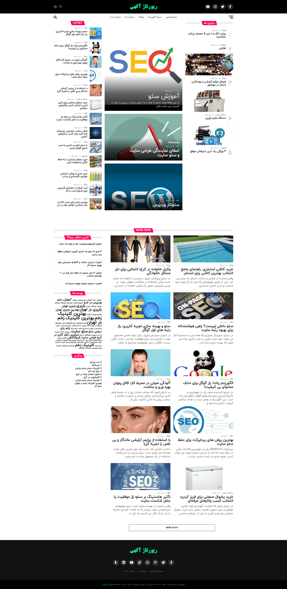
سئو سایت (79, 331)
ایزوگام (63, 303)
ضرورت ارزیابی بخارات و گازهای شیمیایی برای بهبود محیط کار (80, 264)
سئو (90, 332)
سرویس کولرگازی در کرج (88, 335)
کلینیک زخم (84, 345)
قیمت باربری (76, 340)
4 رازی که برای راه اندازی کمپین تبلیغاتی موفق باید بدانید (80, 253)
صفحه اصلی (171, 17)
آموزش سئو (97, 300)
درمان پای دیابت (83, 328)
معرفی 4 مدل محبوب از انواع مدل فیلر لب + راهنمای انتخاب (81, 274)
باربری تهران (69, 306)
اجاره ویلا (70, 303)
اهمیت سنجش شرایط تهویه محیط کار (83, 283)
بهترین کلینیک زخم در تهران (79, 320)
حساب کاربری (156, 571)
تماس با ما (129, 571)
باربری (81, 305)
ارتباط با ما (115, 17)
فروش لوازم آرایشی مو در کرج (91, 340)
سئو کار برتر (108, 584)
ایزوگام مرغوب (91, 306)
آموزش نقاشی (78, 303)
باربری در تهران (91, 309)
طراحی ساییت (62, 338)
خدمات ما (130, 17)
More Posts (172, 527)
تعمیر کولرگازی (81, 323)
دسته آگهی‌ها (155, 17)
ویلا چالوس (72, 342)
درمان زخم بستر (66, 326)
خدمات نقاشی (76, 326)
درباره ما (142, 571)
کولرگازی (82, 348)
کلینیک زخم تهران (68, 346)
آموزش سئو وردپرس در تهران (82, 300)
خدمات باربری (86, 326)
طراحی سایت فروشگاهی (81, 338)
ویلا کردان (64, 342)
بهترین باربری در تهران (94, 314)
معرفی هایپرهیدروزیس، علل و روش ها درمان (80, 243)
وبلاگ (141, 17)
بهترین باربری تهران (67, 310)
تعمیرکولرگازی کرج (69, 323)
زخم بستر (74, 328)
